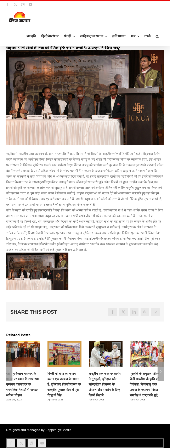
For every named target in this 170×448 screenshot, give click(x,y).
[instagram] (32, 443)
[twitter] (21, 443)
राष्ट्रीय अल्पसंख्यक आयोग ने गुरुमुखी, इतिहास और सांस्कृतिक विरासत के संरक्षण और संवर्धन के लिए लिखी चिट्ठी (105, 384)
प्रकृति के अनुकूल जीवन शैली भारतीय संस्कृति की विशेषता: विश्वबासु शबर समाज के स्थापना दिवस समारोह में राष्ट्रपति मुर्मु (144, 384)
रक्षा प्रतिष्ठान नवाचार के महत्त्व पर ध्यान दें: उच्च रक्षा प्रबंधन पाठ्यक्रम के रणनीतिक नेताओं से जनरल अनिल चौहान (22, 384)
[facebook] (11, 443)
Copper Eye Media (58, 430)
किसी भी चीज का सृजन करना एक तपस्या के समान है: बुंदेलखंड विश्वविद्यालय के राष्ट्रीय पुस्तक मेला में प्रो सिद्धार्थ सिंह (64, 384)
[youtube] (42, 443)
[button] (157, 36)
